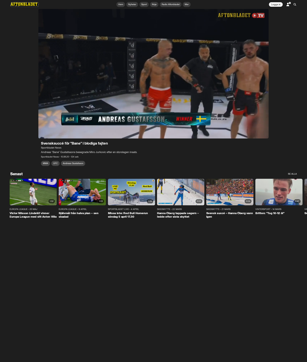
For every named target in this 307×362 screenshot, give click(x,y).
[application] (153, 73)
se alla (292, 174)
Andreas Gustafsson (73, 163)
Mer (187, 4)
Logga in (275, 4)
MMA (45, 163)
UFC (55, 163)
